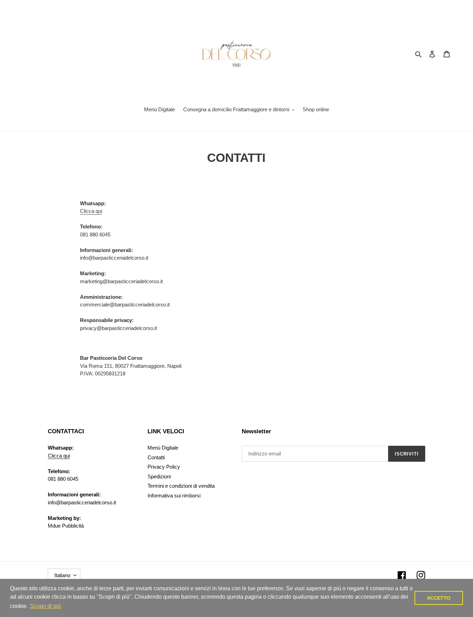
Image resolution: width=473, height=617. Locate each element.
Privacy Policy (164, 467)
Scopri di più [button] (45, 606)
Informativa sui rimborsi (174, 495)
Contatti (156, 457)
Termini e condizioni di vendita (181, 486)
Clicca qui (91, 211)
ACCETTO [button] (438, 598)
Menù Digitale (163, 448)
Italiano (62, 575)
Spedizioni (159, 476)
